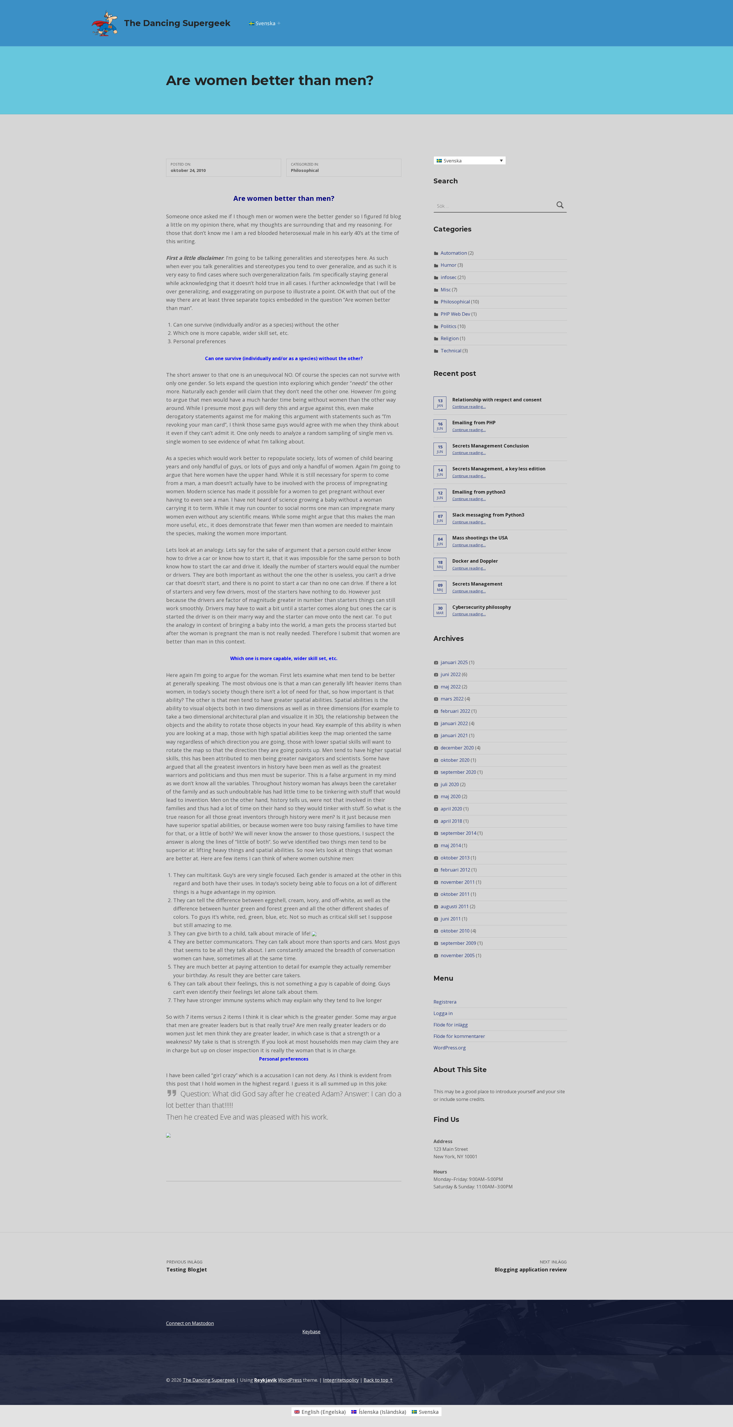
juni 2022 (451, 674)
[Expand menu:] (278, 23)
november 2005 (458, 955)
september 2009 (458, 943)
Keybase (311, 1331)
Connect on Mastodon (190, 1323)
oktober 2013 (455, 858)
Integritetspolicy (341, 1380)
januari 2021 (454, 735)
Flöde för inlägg (451, 1025)
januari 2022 (454, 723)
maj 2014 (451, 845)
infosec (448, 277)
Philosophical (305, 170)
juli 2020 (450, 784)
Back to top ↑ (378, 1380)
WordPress (290, 1380)
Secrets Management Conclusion (490, 446)
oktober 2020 (455, 760)
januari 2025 (454, 662)
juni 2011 (451, 919)
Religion (450, 338)
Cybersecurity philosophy (481, 607)
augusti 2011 (455, 906)
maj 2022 (451, 687)
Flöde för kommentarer (459, 1036)
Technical (451, 351)
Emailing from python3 (478, 492)
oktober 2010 (455, 931)
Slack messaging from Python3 (488, 515)
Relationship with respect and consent (497, 400)
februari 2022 (455, 711)
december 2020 (457, 748)
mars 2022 (452, 699)
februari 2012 (455, 870)
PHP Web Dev (455, 314)
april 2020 (451, 809)
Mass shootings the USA (480, 538)
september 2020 (458, 772)
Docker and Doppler (475, 561)
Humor (448, 265)
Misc (446, 289)
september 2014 (458, 833)
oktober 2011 (455, 894)
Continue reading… (469, 406)
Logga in (443, 1013)
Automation (454, 253)
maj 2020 (451, 796)
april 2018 (451, 821)
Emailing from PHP (474, 422)
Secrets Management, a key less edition (498, 469)
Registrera (445, 1002)
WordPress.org (450, 1048)
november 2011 (458, 882)
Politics (448, 326)
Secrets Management (477, 584)
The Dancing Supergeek (177, 23)
